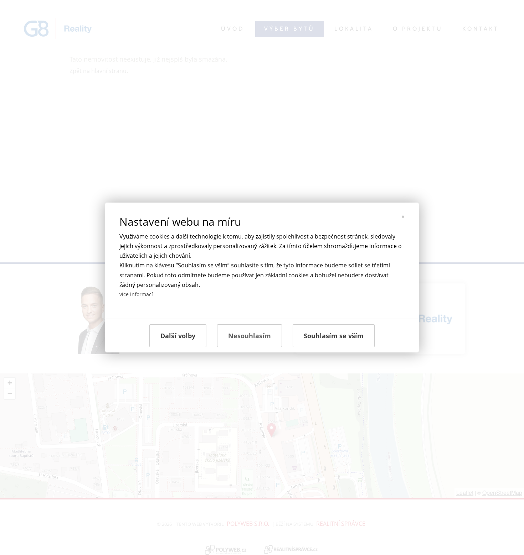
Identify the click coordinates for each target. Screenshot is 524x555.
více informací (136, 294)
